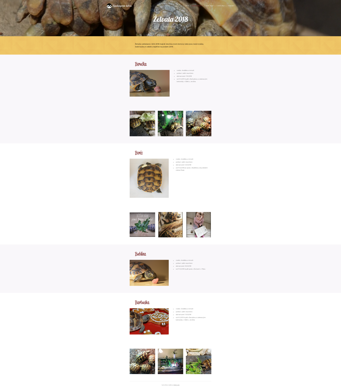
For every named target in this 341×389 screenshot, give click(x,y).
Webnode (176, 385)
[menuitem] (188, 6)
